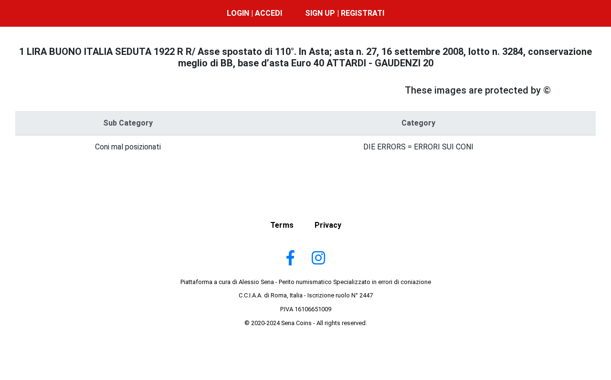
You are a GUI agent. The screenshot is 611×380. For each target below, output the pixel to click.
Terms (282, 225)
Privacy (328, 225)
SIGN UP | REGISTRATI (344, 13)
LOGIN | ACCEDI (254, 13)
